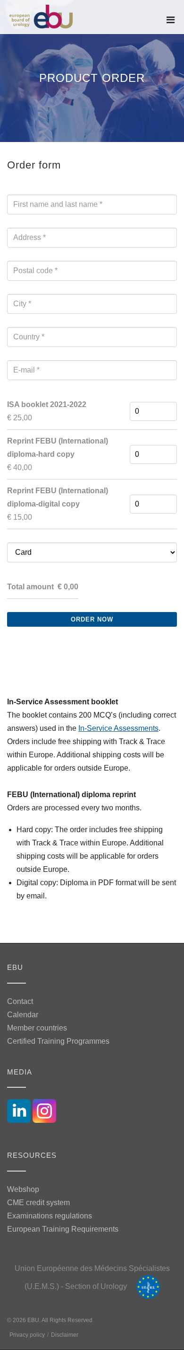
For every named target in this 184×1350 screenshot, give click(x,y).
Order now (92, 619)
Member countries (37, 1028)
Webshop (23, 1189)
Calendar (22, 1015)
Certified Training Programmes (58, 1041)
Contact (20, 1001)
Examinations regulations (49, 1216)
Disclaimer (64, 1335)
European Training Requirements (62, 1229)
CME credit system (38, 1203)
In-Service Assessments (118, 728)
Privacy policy (27, 1335)
